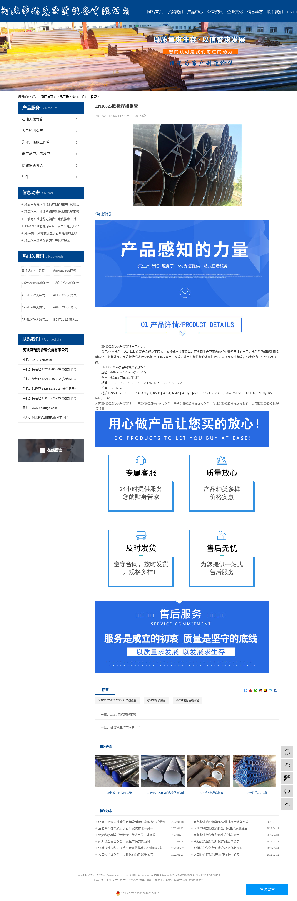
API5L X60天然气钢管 (36, 307)
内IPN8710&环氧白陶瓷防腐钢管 (67, 270)
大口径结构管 (32, 131)
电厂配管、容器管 (36, 154)
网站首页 (155, 12)
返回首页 (47, 97)
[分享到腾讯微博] (271, 690)
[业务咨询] (287, 752)
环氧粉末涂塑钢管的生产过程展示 (47, 240)
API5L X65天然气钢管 (67, 307)
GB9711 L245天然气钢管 (67, 319)
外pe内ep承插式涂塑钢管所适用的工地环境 (52, 233)
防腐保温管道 (32, 165)
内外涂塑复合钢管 (67, 283)
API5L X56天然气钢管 (67, 295)
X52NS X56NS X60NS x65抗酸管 (117, 700)
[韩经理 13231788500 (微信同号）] (287, 765)
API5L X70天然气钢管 (36, 319)
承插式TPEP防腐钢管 (36, 270)
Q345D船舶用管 (156, 700)
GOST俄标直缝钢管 (187, 700)
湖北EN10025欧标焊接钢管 (231, 403)
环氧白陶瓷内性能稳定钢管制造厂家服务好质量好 (52, 204)
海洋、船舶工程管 (84, 97)
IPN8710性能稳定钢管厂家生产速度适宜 (51, 226)
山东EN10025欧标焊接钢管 (152, 403)
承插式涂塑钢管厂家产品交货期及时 (218, 848)
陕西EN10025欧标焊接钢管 (192, 403)
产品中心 (195, 12)
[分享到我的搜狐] (266, 690)
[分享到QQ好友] (261, 690)
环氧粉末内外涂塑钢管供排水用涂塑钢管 (51, 211)
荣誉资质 (215, 12)
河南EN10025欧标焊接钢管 (113, 403)
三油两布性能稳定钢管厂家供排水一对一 (51, 219)
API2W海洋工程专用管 (125, 727)
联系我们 (275, 12)
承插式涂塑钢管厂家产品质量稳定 (216, 841)
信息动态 (255, 12)
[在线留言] (287, 791)
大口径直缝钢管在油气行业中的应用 (218, 854)
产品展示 (63, 97)
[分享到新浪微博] (251, 690)
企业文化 (235, 12)
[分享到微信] (256, 690)
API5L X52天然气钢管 (36, 295)
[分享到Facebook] (276, 690)
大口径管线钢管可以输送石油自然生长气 (125, 854)
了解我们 (175, 12)
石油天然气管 (32, 119)
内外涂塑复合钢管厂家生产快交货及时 (124, 841)
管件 (25, 177)
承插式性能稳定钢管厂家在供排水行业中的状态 (130, 848)
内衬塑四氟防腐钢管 (35, 283)
